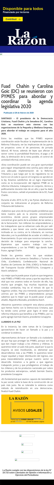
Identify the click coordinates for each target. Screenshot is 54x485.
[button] (50, 49)
